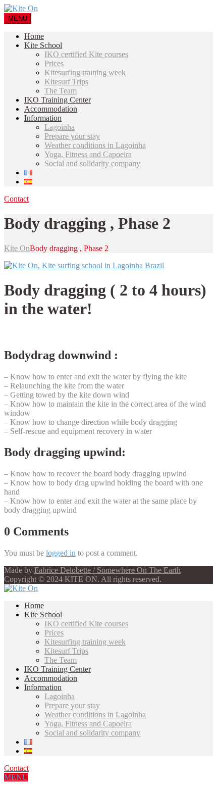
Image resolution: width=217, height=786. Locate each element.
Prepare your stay (72, 136)
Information (43, 118)
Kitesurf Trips (66, 81)
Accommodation (50, 109)
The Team (60, 90)
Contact (16, 198)
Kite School (43, 45)
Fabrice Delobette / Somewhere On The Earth (107, 570)
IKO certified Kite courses (86, 54)
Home (34, 36)
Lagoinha (59, 127)
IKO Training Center (57, 99)
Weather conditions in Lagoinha (95, 145)
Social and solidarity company (92, 163)
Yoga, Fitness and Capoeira (88, 154)
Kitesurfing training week (85, 72)
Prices (54, 63)
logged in (61, 553)
